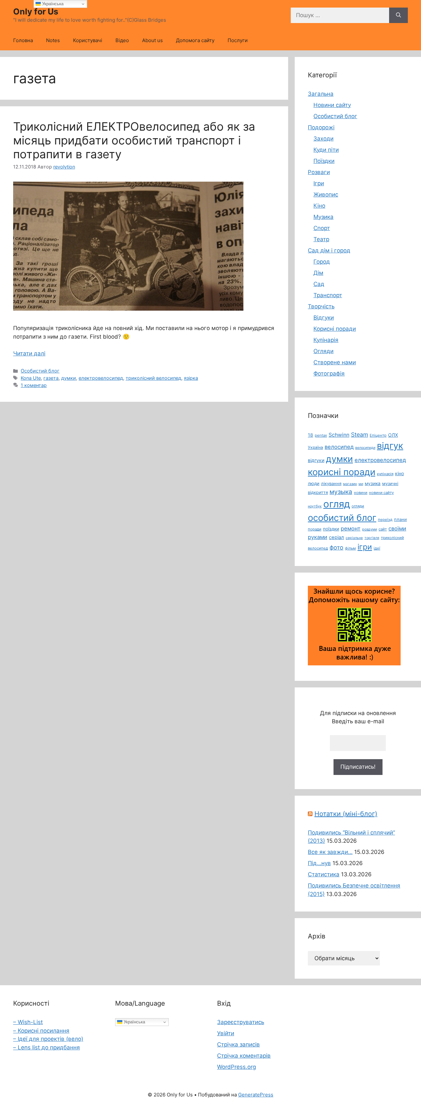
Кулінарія (325, 340)
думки (68, 378)
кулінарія (385, 474)
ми (361, 484)
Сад (318, 284)
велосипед (339, 447)
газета (51, 378)
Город (321, 261)
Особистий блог (40, 370)
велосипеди (365, 448)
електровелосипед (101, 378)
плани (400, 519)
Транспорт (327, 295)
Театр (321, 239)
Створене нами (334, 362)
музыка (341, 492)
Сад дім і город (329, 250)
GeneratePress (255, 1095)
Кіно (319, 205)
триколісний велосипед (153, 378)
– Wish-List (28, 1022)
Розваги (319, 172)
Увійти (225, 1033)
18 (310, 435)
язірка (191, 378)
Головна (23, 40)
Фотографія (329, 373)
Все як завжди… (330, 852)
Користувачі (87, 40)
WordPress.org (236, 1067)
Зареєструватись (240, 1022)
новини (360, 492)
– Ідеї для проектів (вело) (48, 1039)
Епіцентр (378, 435)
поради (314, 529)
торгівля (371, 538)
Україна (315, 447)
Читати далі (29, 353)
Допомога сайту (195, 40)
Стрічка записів (238, 1044)
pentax (321, 435)
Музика (323, 217)
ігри (365, 547)
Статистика (323, 874)
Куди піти (326, 149)
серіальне (354, 538)
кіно (399, 473)
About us (152, 40)
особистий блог (342, 517)
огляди (358, 506)
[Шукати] (398, 15)
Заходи (323, 138)
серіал (336, 537)
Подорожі (321, 127)
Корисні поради (334, 328)
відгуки (316, 460)
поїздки (331, 528)
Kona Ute (31, 378)
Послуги (238, 40)
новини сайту (381, 492)
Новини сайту (332, 105)
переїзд (385, 519)
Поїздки (323, 161)
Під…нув (319, 863)
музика (373, 483)
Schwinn (339, 435)
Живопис (325, 194)
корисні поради (341, 472)
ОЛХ (393, 435)
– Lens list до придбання (46, 1047)
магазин (350, 484)
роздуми (369, 529)
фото (336, 547)
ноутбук (315, 506)
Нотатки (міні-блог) (345, 814)
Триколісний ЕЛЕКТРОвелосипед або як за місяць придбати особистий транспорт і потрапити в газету (134, 140)
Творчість (321, 306)
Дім (318, 273)
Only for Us (35, 11)
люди (313, 483)
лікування (331, 483)
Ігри (318, 183)
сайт (383, 529)
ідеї (377, 548)
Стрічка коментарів (244, 1055)
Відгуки (323, 317)
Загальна (321, 93)
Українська (133, 1021)
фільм (350, 548)
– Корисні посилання (41, 1030)
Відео (122, 40)
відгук (390, 445)
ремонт (350, 528)
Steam (359, 434)
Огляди (323, 351)
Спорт (321, 228)
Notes (53, 40)
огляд (336, 504)
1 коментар (34, 385)
